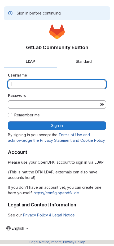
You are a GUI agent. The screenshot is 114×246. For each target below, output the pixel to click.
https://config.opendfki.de (56, 193)
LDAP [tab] (30, 61)
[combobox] (17, 228)
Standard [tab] (84, 61)
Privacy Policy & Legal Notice (49, 215)
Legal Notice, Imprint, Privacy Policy (57, 242)
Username (17, 75)
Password (17, 95)
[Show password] (102, 104)
